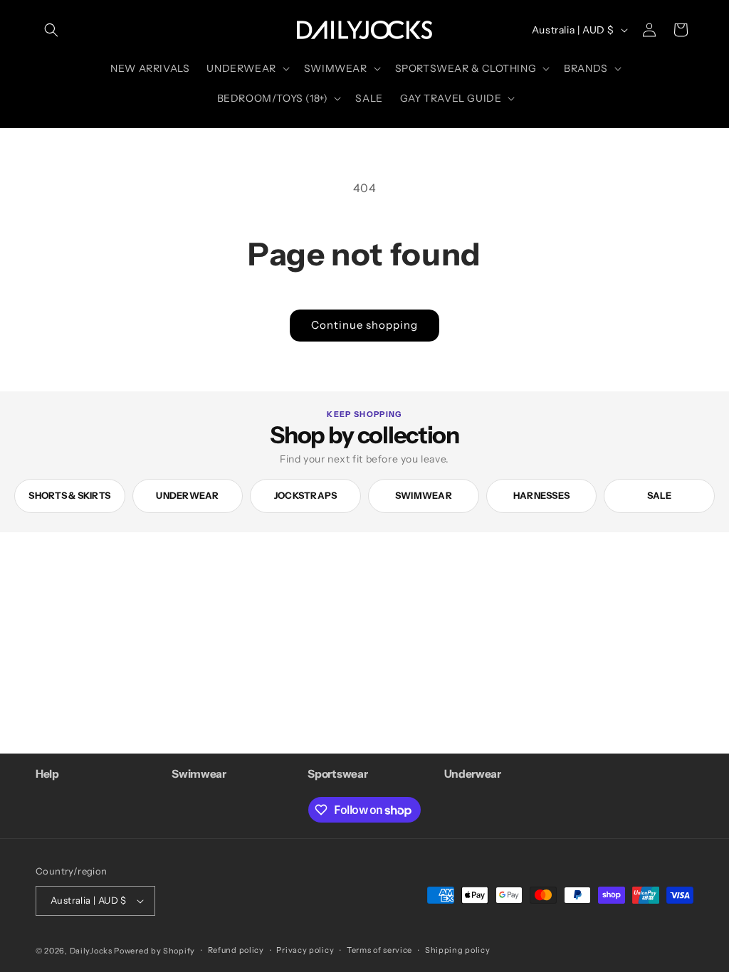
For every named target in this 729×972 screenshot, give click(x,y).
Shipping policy (458, 950)
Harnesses (541, 495)
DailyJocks (91, 951)
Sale (659, 495)
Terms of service (379, 950)
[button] (51, 30)
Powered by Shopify (154, 951)
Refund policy (236, 950)
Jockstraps (305, 495)
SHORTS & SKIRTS (69, 495)
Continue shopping (364, 325)
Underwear (187, 495)
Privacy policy (305, 950)
